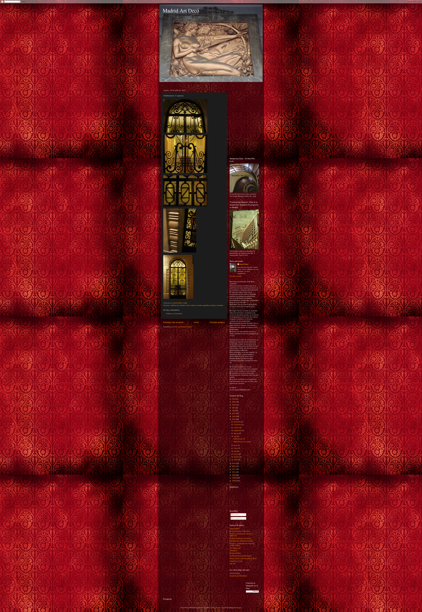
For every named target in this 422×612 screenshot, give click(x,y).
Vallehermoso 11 (239, 439)
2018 (234, 410)
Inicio (196, 322)
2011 (234, 472)
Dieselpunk (233, 550)
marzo (236, 454)
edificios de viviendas (178, 305)
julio (235, 436)
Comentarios (237, 518)
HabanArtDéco (235, 529)
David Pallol (244, 264)
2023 (234, 408)
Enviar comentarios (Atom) (182, 327)
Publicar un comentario (174, 313)
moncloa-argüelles (202, 305)
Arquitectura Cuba (236, 561)
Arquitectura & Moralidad (238, 576)
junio (236, 445)
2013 (234, 466)
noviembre (238, 425)
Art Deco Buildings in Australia (240, 538)
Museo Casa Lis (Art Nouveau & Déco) (243, 558)
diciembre (237, 422)
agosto (236, 433)
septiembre (238, 430)
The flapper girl (235, 548)
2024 (234, 405)
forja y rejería (191, 305)
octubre (237, 427)
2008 (234, 481)
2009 (234, 478)
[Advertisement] (244, 121)
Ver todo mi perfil (235, 276)
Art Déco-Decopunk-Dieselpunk (241, 556)
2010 (234, 475)
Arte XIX (232, 564)
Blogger (239, 607)
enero (236, 460)
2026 (234, 399)
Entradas (235, 514)
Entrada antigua (217, 322)
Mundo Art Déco (235, 553)
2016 (234, 416)
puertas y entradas (216, 305)
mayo (236, 448)
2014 (234, 463)
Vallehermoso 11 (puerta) (242, 442)
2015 (234, 419)
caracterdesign (215, 607)
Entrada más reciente (173, 322)
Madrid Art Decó (181, 10)
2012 (234, 469)
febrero (236, 457)
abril (235, 451)
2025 (234, 402)
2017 (234, 413)
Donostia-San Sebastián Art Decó (241, 541)
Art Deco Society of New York (240, 531)
